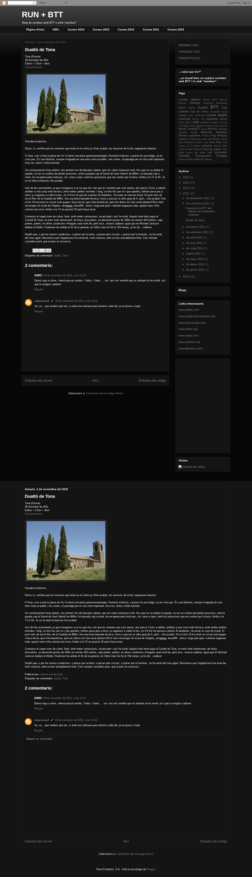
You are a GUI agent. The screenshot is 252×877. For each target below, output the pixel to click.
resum (215, 139)
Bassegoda (221, 103)
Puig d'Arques (219, 135)
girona (223, 119)
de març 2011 (195, 259)
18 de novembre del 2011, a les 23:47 (65, 275)
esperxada (184, 119)
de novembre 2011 (198, 203)
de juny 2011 (194, 242)
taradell (188, 149)
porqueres (194, 135)
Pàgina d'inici (35, 29)
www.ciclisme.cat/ (189, 341)
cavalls (183, 115)
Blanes (192, 108)
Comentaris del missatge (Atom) (104, 393)
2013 (186, 182)
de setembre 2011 (198, 232)
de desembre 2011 (198, 198)
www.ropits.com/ (189, 335)
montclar (183, 132)
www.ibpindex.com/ (190, 348)
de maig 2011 (195, 248)
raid (209, 139)
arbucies (183, 103)
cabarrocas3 (41, 300)
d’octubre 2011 (196, 226)
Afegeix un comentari (39, 738)
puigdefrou (184, 139)
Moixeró (212, 129)
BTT (214, 107)
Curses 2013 (101, 29)
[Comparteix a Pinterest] (49, 251)
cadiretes (184, 111)
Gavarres (212, 118)
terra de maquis (212, 149)
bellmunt (182, 108)
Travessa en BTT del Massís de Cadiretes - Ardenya (200, 211)
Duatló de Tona (194, 220)
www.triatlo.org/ (188, 329)
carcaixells (214, 111)
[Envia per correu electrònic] (34, 251)
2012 (186, 187)
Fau (203, 119)
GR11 (181, 122)
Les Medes (184, 126)
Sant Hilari (215, 142)
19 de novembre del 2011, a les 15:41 (76, 300)
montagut (222, 129)
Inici (95, 380)
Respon (38, 289)
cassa (224, 111)
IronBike (204, 122)
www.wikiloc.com (189, 309)
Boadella (203, 107)
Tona (65, 255)
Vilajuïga (208, 159)
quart (204, 139)
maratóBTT (193, 129)
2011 (186, 193)
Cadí (224, 107)
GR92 (196, 122)
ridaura (223, 139)
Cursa (211, 115)
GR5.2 (188, 122)
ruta (206, 142)
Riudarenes (189, 142)
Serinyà (217, 146)
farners (195, 119)
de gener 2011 (195, 269)
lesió (192, 126)
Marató (182, 129)
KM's (56, 29)
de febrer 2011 (195, 264)
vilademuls (198, 159)
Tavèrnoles (198, 149)
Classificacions (33, 67)
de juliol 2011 (194, 237)
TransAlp (184, 155)
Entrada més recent (38, 380)
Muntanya (221, 132)
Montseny (206, 132)
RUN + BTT (42, 14)
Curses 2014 (76, 29)
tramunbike (220, 152)
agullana (195, 99)
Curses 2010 (176, 29)
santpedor (206, 145)
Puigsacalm (195, 139)
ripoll (181, 142)
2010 (186, 276)
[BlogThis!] (38, 251)
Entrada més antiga (152, 380)
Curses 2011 (151, 29)
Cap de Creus (199, 111)
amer (214, 99)
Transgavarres (203, 155)
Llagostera (200, 126)
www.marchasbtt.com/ (192, 322)
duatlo (57, 255)
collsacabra (200, 115)
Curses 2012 (126, 29)
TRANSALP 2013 (189, 51)
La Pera (223, 122)
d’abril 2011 (193, 253)
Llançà (209, 126)
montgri (193, 132)
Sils (225, 145)
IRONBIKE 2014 (189, 45)
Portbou (205, 135)
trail (210, 152)
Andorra (223, 99)
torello (181, 152)
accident (183, 99)
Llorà (215, 126)
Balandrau (208, 103)
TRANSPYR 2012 (189, 58)
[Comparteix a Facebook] (46, 251)
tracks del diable (196, 152)
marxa (204, 129)
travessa (183, 159)
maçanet (223, 126)
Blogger (151, 869)
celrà (190, 115)
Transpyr (221, 155)
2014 (186, 177)
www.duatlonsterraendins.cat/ (197, 316)
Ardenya (195, 102)
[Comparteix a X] (42, 251)
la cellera (213, 122)
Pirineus (183, 135)
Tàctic (181, 149)
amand (206, 99)
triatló (190, 159)
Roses (199, 142)
